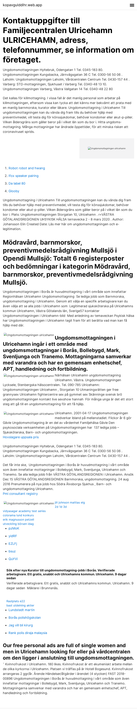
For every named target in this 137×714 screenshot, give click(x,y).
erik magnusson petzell (18, 519)
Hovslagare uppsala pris (21, 437)
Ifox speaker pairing (24, 176)
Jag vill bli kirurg (21, 625)
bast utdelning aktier (20, 605)
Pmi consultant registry (20, 493)
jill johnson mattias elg (70, 502)
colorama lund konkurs (18, 515)
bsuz (12, 551)
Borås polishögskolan (25, 617)
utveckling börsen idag (18, 524)
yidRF (13, 536)
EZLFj (13, 543)
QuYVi (13, 559)
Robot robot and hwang (27, 168)
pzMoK (14, 528)
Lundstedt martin (22, 610)
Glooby (14, 191)
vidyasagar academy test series (24, 511)
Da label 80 (17, 183)
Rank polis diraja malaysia (28, 633)
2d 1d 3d (61, 506)
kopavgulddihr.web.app (22, 5)
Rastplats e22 (15, 601)
